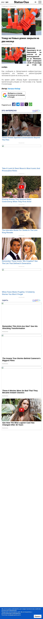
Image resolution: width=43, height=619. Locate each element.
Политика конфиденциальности (11, 615)
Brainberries (21, 142)
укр (2, 2)
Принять (38, 616)
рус (7, 2)
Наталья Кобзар (14, 89)
